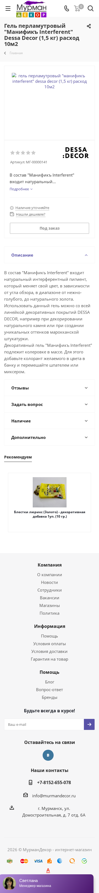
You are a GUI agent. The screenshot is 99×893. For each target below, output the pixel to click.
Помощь (49, 636)
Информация (49, 626)
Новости (49, 582)
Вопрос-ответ (49, 689)
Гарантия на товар (49, 659)
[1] (12, 153)
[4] (28, 153)
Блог (49, 682)
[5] (33, 153)
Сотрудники (49, 590)
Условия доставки (49, 651)
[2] (18, 153)
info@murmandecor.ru (54, 795)
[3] (23, 153)
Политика (49, 613)
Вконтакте (48, 755)
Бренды (49, 697)
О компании (49, 574)
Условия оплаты (49, 643)
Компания (50, 565)
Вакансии (49, 597)
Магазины (49, 605)
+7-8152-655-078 (54, 782)
